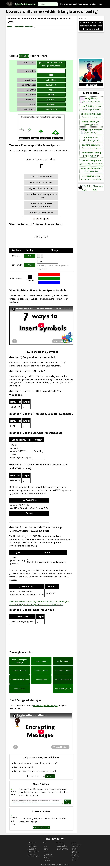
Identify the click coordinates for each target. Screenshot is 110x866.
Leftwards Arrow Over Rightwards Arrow (41, 196)
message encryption (34, 856)
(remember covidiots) (91, 177)
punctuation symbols (63, 688)
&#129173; (51, 84)
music (73, 857)
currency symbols (19, 670)
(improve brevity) (91, 154)
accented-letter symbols (19, 679)
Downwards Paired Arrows (41, 212)
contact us (53, 864)
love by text (32, 845)
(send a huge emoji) (91, 100)
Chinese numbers (48, 856)
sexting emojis (33, 846)
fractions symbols (41, 670)
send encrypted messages (45, 705)
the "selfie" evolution (62, 848)
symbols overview (76, 845)
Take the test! (91, 84)
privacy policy (65, 864)
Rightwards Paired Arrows (41, 188)
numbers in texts (33, 852)
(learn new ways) (91, 123)
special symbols (63, 661)
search (59, 864)
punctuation (75, 859)
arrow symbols (41, 661)
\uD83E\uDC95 (51, 109)
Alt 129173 (51, 80)
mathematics (75, 856)
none (51, 89)
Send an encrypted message (19, 661)
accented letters (76, 846)
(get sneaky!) (91, 131)
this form (50, 776)
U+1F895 (51, 104)
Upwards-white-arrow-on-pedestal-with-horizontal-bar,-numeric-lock (91, 25)
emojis (74, 4)
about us (47, 864)
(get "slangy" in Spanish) (91, 162)
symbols (93, 4)
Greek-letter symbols (63, 670)
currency (74, 849)
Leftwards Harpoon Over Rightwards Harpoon (41, 205)
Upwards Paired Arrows (41, 182)
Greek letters (75, 852)
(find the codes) (91, 170)
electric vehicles (48, 852)
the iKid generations (62, 849)
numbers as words (34, 851)
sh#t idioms (47, 860)
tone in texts (32, 848)
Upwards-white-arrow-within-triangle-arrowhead (51, 64)
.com (25, 4)
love (61, 4)
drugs (66, 4)
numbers (86, 4)
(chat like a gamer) (91, 139)
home (9, 26)
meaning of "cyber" (62, 845)
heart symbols (41, 679)
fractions (74, 851)
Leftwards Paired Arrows (41, 176)
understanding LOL (62, 846)
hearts (74, 854)
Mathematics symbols (62, 679)
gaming (46, 848)
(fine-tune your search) (91, 108)
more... (99, 4)
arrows (28, 26)
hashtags (31, 849)
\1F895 (51, 94)
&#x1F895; (51, 99)
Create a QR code (41, 827)
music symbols (19, 688)
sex (70, 4)
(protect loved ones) (91, 115)
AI (44, 851)
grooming (46, 849)
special (74, 860)
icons (80, 4)
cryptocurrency (48, 854)
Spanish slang (32, 854)
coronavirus (47, 859)
